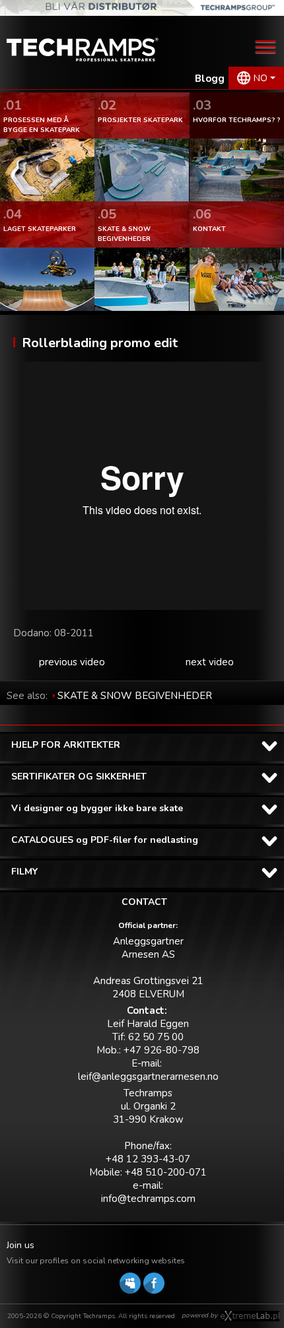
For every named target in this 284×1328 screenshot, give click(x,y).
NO (260, 78)
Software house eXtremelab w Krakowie (250, 1316)
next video (210, 662)
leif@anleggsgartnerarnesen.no (148, 1076)
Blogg (210, 78)
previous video (72, 662)
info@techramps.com (148, 1198)
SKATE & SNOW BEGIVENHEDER (134, 695)
